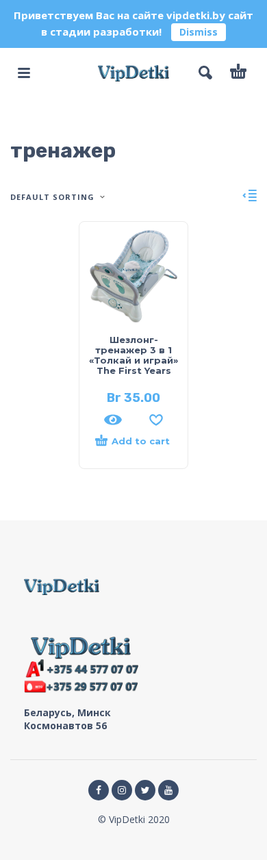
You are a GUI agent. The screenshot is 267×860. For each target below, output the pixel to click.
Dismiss (198, 31)
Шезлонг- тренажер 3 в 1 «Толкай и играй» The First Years (133, 355)
